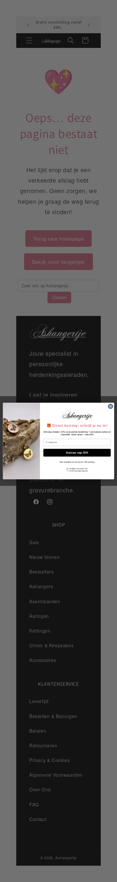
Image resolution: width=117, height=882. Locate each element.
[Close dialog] (110, 406)
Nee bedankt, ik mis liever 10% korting (77, 462)
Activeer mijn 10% (77, 452)
